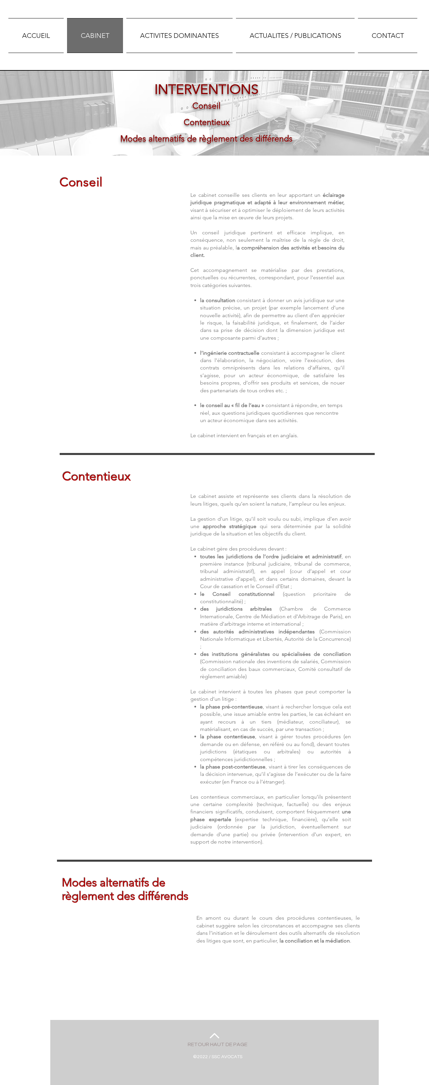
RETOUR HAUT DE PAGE (217, 1044)
